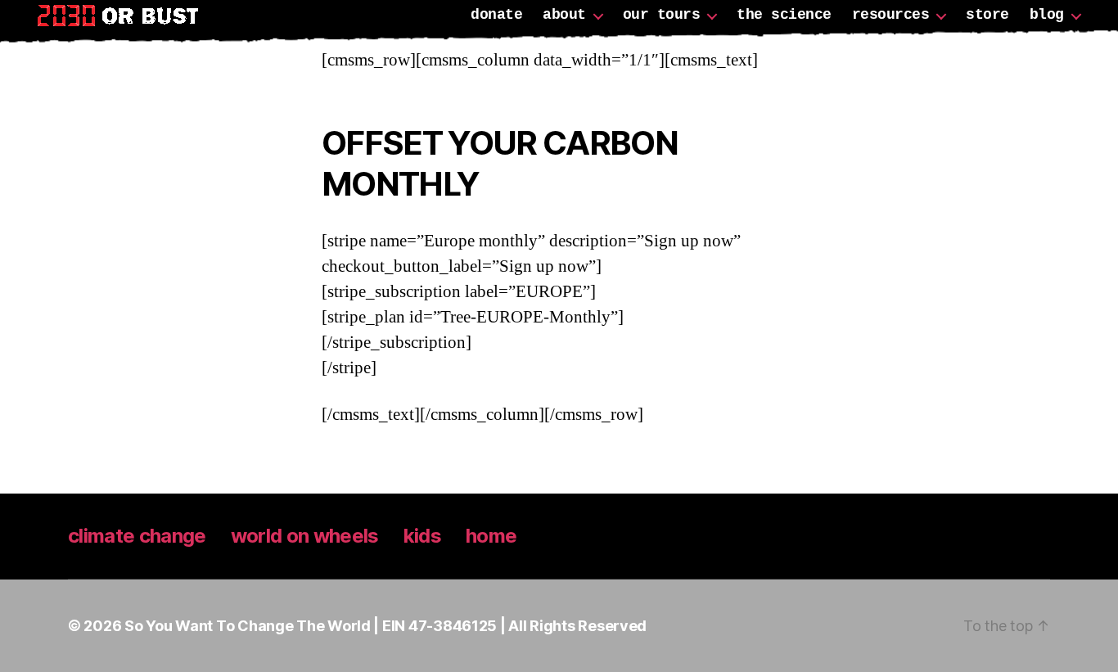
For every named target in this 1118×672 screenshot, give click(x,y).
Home (491, 536)
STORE (987, 15)
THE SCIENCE (784, 15)
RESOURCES (891, 15)
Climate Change (137, 536)
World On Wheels (305, 536)
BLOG (1047, 15)
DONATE (496, 15)
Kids (422, 536)
